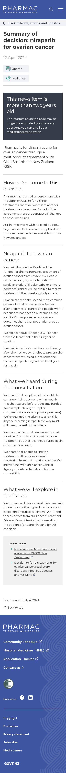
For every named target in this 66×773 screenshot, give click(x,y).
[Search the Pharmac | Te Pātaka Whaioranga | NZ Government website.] (51, 9)
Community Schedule (20, 642)
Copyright (10, 718)
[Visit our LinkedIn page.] (31, 697)
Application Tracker (18, 659)
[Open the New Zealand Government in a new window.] (33, 763)
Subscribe (10, 742)
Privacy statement (16, 734)
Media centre (12, 750)
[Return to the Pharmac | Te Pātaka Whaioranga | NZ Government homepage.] (20, 9)
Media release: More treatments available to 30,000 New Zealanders (35, 553)
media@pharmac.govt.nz (24, 131)
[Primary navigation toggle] (60, 9)
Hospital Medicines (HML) (23, 650)
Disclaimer (10, 726)
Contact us (12, 667)
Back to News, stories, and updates (34, 23)
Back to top (15, 607)
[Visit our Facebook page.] (22, 697)
